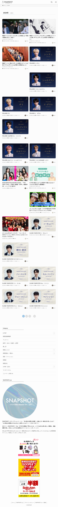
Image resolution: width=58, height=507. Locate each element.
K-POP (4, 333)
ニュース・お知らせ (8, 373)
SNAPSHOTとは (19, 502)
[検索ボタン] (52, 2)
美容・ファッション (8, 356)
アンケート (6, 339)
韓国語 (4, 360)
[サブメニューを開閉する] (54, 333)
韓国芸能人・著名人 (8, 353)
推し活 (4, 346)
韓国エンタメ (6, 350)
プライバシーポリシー (29, 502)
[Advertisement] (15, 83)
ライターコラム (7, 370)
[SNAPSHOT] (7, 2)
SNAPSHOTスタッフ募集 (40, 502)
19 (34, 316)
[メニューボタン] (56, 2)
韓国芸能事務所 (7, 336)
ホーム (13, 502)
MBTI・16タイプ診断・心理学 (10, 343)
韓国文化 (5, 363)
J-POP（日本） (7, 366)
